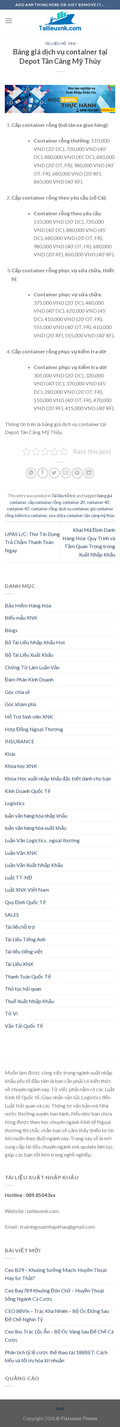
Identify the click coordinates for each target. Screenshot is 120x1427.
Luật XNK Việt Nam (27, 890)
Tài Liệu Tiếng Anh (25, 939)
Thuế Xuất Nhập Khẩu (29, 1001)
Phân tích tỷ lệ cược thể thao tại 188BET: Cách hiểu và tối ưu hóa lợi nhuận (56, 1356)
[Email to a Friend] (65, 473)
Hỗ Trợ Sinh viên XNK (29, 717)
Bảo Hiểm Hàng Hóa (28, 605)
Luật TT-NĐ (18, 877)
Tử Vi (11, 1013)
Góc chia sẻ (17, 692)
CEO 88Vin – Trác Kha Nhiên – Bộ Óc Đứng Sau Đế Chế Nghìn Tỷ (57, 1315)
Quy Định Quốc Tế (25, 902)
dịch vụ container (74, 508)
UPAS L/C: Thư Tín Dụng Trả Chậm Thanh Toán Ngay (32, 542)
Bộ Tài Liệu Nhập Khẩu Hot (35, 642)
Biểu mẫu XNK (21, 618)
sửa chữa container (66, 515)
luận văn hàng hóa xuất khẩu (35, 828)
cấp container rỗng (44, 502)
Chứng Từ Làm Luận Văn (32, 667)
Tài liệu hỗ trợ (60, 43)
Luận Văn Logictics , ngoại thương (42, 840)
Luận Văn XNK (21, 853)
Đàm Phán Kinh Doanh (29, 679)
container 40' (98, 502)
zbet (60, 1408)
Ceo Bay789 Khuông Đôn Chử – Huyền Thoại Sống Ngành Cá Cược (54, 1294)
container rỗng (44, 508)
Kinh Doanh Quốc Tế (28, 791)
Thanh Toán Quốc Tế (28, 976)
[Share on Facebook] (42, 473)
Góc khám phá (20, 704)
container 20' (73, 502)
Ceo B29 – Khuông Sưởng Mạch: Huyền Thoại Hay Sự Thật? (56, 1274)
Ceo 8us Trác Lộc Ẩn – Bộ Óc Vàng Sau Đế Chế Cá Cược (59, 1335)
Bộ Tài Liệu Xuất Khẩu (29, 655)
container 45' (18, 508)
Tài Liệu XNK (19, 964)
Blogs (11, 630)
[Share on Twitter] (54, 473)
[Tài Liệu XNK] (60, 21)
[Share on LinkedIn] (89, 473)
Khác (10, 754)
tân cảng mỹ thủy (99, 515)
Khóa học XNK (21, 766)
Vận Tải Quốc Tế (24, 1026)
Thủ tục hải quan (23, 989)
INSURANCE (19, 741)
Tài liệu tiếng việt (24, 951)
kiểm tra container (31, 515)
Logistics (15, 803)
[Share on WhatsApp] (31, 473)
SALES (12, 914)
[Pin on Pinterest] (77, 473)
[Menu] (8, 21)
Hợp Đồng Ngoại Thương (34, 729)
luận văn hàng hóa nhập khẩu (36, 815)
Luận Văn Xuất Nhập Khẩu (34, 865)
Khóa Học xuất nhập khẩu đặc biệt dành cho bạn (58, 778)
